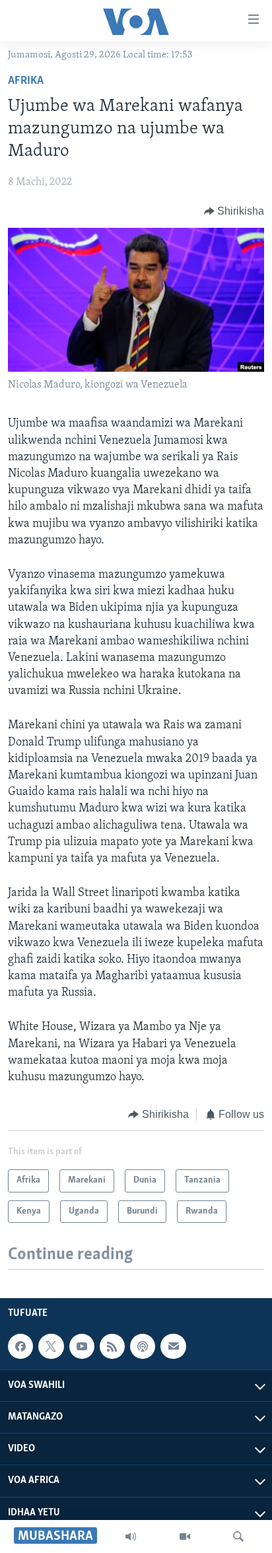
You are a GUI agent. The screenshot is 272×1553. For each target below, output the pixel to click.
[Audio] (131, 1536)
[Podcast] (142, 1346)
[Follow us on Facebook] (20, 1346)
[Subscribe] (173, 1346)
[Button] (234, 211)
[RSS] (112, 1346)
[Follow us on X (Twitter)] (50, 1346)
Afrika (26, 81)
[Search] (238, 1536)
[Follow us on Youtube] (81, 1346)
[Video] (185, 1536)
